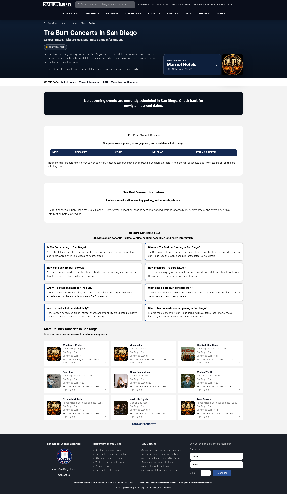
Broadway (112, 13)
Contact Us (64, 474)
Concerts (91, 13)
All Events (68, 13)
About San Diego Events (64, 469)
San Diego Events (51, 23)
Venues (202, 13)
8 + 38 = (194, 473)
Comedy (153, 13)
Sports (171, 13)
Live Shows (132, 13)
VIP (187, 13)
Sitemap (139, 487)
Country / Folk (79, 23)
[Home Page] (57, 4)
